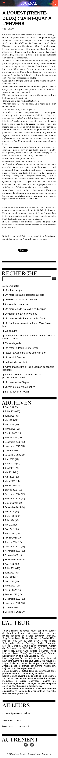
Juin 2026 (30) (12, 416)
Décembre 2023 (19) (15, 546)
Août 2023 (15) (12, 564)
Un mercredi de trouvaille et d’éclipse (25, 309)
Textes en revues (11, 720)
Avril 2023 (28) (12, 581)
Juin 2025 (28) (12, 468)
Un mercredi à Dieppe (17, 382)
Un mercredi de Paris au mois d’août (25, 318)
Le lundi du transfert (16, 362)
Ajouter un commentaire (29, 260)
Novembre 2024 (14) (15, 498)
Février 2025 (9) (12, 485)
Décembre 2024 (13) (15, 494)
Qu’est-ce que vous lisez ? (20, 387)
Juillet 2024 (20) (12, 516)
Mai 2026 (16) (11, 420)
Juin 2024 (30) (12, 520)
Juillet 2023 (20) (12, 568)
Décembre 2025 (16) (15, 442)
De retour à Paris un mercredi (21, 348)
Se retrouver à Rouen (17, 391)
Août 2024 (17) (12, 511)
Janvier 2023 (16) (13, 594)
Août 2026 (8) (11, 407)
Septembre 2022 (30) (15, 612)
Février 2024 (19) (13, 537)
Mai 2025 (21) (11, 472)
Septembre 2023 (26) (15, 559)
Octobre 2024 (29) (13, 503)
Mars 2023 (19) (12, 585)
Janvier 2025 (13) (13, 490)
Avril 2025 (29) (12, 476)
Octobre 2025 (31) (13, 450)
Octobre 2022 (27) (13, 607)
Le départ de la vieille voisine (21, 313)
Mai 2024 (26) (11, 524)
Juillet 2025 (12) (12, 463)
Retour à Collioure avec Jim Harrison (25, 352)
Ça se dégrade (13, 343)
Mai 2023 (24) (11, 577)
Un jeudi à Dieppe (15, 357)
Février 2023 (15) (13, 590)
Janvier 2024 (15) (13, 542)
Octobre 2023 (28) (13, 555)
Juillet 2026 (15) (12, 411)
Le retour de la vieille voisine (21, 299)
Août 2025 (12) (12, 459)
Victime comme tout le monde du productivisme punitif (21, 376)
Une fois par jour (14, 290)
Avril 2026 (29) (12, 424)
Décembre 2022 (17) (15, 599)
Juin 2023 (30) (12, 572)
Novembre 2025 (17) (15, 446)
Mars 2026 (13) (12, 428)
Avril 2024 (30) (12, 529)
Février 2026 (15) (13, 433)
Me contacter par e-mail (15, 726)
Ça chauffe (11, 330)
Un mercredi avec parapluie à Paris (24, 294)
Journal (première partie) (16, 713)
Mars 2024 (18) (12, 533)
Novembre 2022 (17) (15, 603)
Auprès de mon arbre (16, 304)
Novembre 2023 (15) (15, 551)
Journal (29, 3)
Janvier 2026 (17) (13, 437)
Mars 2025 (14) (12, 481)
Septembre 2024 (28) (15, 507)
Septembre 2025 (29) (15, 455)
